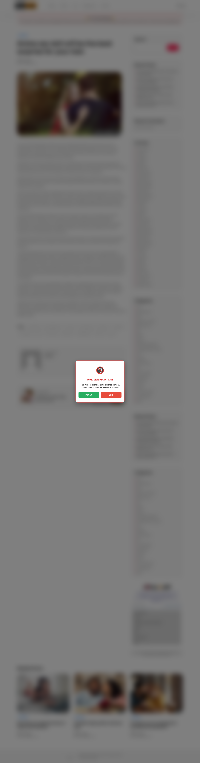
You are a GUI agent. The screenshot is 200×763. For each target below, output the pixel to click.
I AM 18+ (89, 395)
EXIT (111, 395)
